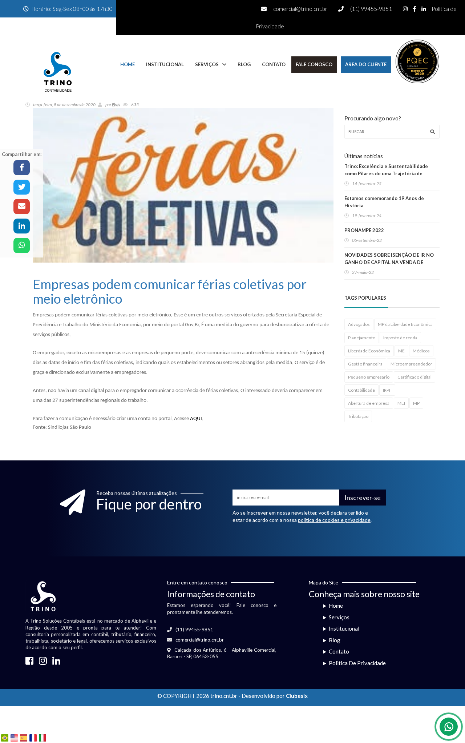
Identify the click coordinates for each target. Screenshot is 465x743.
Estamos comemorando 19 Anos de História (384, 201)
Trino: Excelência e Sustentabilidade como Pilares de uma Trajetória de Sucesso (386, 173)
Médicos (421, 350)
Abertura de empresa (368, 403)
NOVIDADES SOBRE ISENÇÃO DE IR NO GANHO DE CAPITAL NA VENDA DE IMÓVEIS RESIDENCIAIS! (389, 262)
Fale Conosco (314, 64)
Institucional (165, 64)
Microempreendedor (411, 364)
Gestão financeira (365, 364)
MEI (401, 403)
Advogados (359, 324)
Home (127, 64)
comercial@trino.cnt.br (300, 8)
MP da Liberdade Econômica (405, 324)
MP (416, 403)
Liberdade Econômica (369, 350)
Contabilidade (361, 390)
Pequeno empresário (368, 377)
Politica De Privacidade (357, 663)
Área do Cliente (366, 64)
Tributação (358, 416)
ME (401, 350)
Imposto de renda (400, 337)
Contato (274, 64)
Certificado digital (414, 377)
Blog (244, 64)
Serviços (207, 64)
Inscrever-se (362, 498)
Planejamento (361, 337)
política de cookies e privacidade (334, 520)
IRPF (387, 390)
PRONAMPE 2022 (364, 230)
